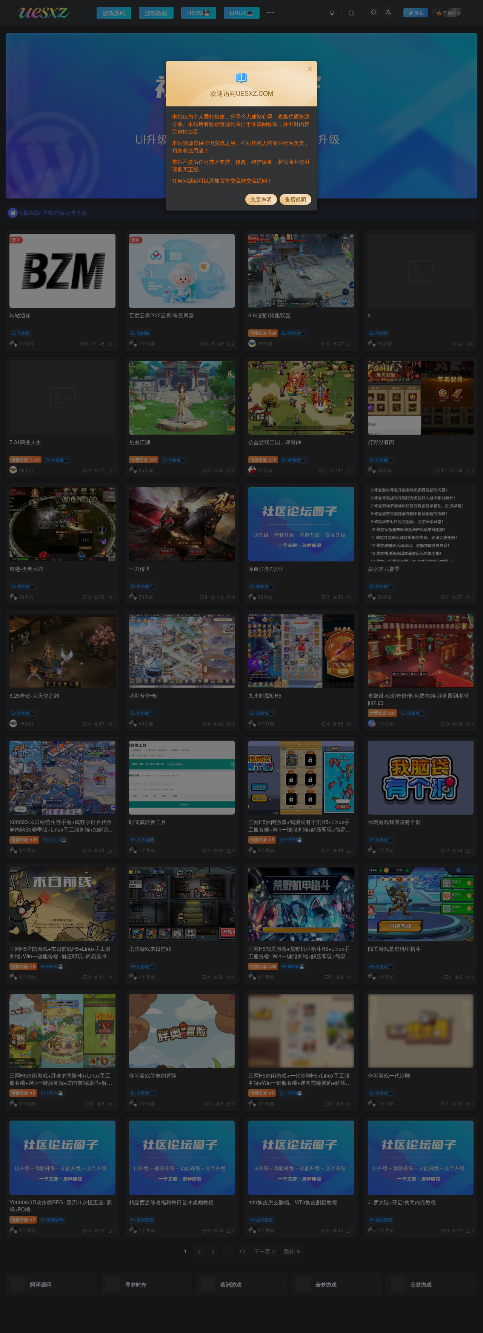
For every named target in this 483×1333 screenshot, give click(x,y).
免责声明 (261, 199)
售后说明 (295, 199)
